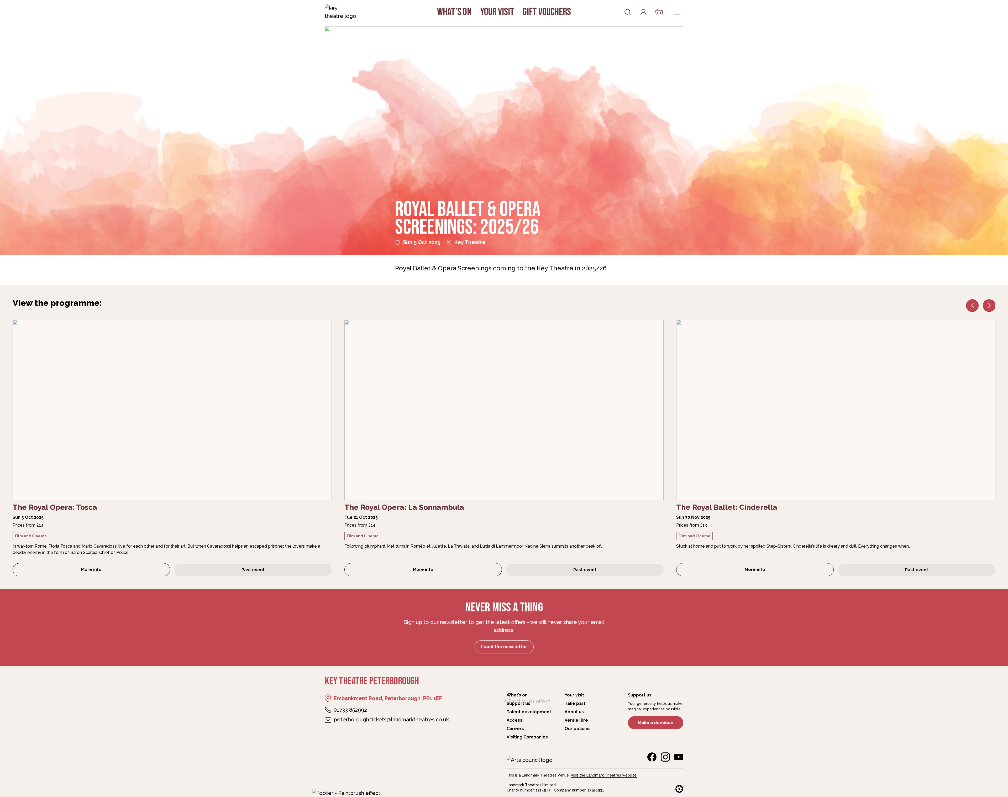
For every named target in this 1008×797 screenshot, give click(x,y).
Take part (575, 703)
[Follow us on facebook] (652, 757)
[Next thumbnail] (989, 305)
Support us (518, 703)
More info (118, 571)
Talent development (529, 711)
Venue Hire (576, 720)
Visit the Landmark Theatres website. (604, 775)
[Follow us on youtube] (678, 757)
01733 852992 (350, 710)
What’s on (454, 12)
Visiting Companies (527, 737)
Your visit (497, 12)
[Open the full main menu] (677, 12)
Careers (515, 728)
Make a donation (655, 722)
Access (514, 720)
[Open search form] (627, 12)
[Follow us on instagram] (665, 757)
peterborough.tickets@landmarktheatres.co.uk (391, 719)
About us (574, 711)
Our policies (578, 728)
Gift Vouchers (547, 12)
